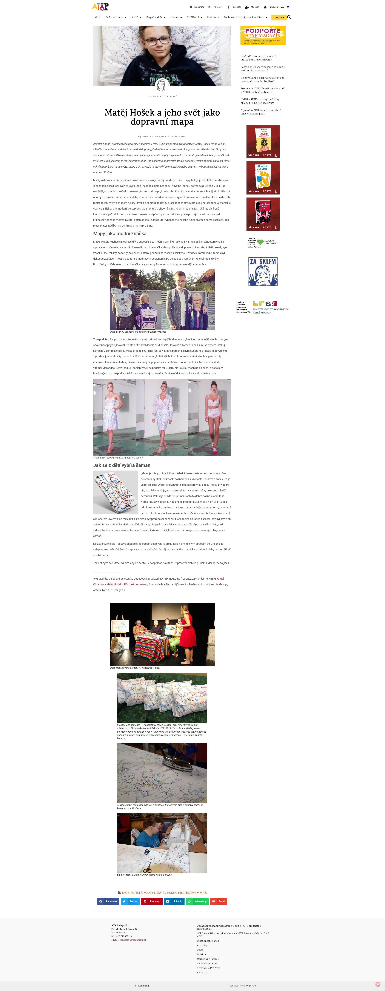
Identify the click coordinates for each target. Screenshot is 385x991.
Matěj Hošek (166, 893)
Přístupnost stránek (208, 941)
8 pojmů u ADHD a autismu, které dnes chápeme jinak (261, 112)
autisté (136, 893)
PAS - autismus (181, 136)
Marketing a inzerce (208, 959)
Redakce (201, 954)
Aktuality (202, 945)
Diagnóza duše (154, 17)
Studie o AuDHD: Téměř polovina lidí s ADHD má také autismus (263, 90)
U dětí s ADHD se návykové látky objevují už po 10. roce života (260, 101)
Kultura (171, 136)
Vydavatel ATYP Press (208, 968)
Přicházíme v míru (192, 893)
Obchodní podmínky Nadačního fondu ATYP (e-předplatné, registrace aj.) (229, 927)
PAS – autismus (114, 17)
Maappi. (167, 247)
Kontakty (202, 972)
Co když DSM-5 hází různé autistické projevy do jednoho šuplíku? (262, 79)
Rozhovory (213, 17)
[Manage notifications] (378, 984)
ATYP (97, 17)
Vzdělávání (193, 17)
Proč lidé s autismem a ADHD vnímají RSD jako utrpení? (258, 58)
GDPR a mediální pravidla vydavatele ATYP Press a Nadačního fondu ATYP (233, 935)
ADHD (134, 17)
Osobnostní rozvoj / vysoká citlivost (244, 17)
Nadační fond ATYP (207, 963)
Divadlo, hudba (160, 136)
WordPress (236, 986)
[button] (108, 901)
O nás (200, 950)
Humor (175, 17)
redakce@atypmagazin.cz (132, 940)
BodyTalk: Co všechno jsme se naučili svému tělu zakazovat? (263, 69)
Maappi (149, 893)
